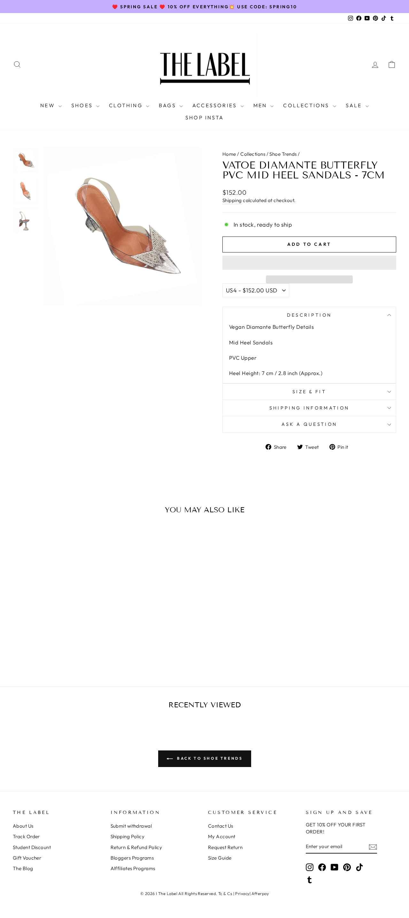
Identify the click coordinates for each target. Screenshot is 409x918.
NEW (48, 105)
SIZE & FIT (309, 392)
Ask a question (309, 424)
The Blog (23, 868)
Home (229, 154)
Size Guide (220, 858)
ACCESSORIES (215, 105)
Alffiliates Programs (133, 868)
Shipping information (309, 408)
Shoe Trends (283, 154)
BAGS (168, 105)
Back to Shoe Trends (209, 758)
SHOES (83, 105)
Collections (252, 154)
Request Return (225, 847)
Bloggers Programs (132, 858)
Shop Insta (204, 117)
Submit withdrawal (131, 826)
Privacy (242, 893)
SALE (355, 105)
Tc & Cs (225, 893)
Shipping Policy (128, 836)
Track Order (26, 836)
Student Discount (32, 847)
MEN (261, 105)
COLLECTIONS (307, 105)
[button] (309, 263)
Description (309, 315)
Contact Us (220, 826)
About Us (23, 826)
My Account (221, 836)
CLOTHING (126, 105)
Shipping (232, 200)
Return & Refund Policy (136, 847)
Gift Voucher (27, 858)
